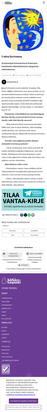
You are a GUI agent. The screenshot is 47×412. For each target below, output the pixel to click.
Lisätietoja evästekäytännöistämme (20, 395)
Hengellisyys (6, 308)
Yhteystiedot (6, 346)
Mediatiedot (6, 350)
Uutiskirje (24, 265)
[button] (21, 215)
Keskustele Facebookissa (13, 255)
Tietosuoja (5, 353)
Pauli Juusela (20, 75)
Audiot (4, 312)
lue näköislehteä (9, 360)
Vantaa (4, 338)
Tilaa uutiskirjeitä (7, 357)
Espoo (4, 331)
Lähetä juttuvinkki (35, 254)
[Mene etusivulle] (11, 282)
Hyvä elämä (6, 302)
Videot (4, 315)
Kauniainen (5, 334)
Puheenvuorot (7, 305)
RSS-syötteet (6, 319)
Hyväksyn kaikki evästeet (23, 401)
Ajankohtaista (7, 298)
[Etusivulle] (7, 2)
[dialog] (23, 394)
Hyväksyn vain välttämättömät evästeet (23, 407)
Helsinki (4, 327)
